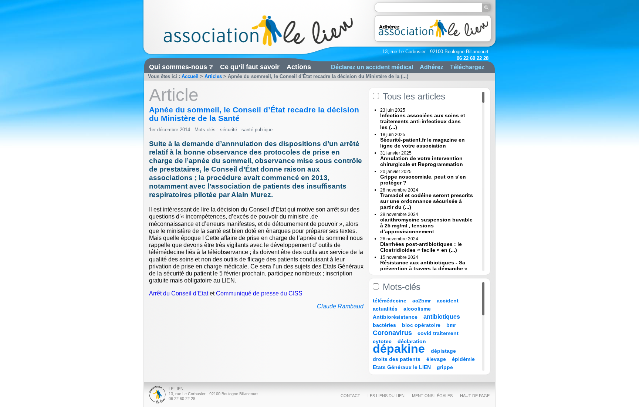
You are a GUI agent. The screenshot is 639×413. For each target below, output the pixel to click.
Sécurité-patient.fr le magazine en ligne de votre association (422, 143)
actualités (385, 309)
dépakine (399, 348)
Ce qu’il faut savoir (250, 67)
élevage (436, 359)
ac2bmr (421, 301)
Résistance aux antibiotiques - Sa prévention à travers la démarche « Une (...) (423, 268)
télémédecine (389, 301)
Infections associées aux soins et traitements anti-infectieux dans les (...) (422, 121)
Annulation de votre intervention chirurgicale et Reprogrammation (421, 161)
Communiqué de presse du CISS (259, 293)
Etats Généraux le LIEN (402, 367)
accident (448, 301)
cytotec (382, 341)
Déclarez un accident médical (372, 67)
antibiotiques (441, 317)
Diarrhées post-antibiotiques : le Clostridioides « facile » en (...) (421, 247)
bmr (451, 325)
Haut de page (475, 395)
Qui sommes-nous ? (181, 67)
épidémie (463, 359)
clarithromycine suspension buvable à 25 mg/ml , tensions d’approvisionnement (426, 225)
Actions (299, 67)
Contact (350, 395)
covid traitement (438, 333)
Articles (213, 76)
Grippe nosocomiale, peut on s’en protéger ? (423, 180)
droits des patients (396, 359)
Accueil (190, 76)
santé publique (257, 129)
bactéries (384, 325)
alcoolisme (417, 309)
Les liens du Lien (386, 395)
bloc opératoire (421, 325)
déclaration (412, 341)
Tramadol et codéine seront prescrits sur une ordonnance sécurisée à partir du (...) (426, 201)
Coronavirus (393, 332)
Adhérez (431, 67)
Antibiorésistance (395, 317)
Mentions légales (432, 395)
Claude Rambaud (340, 306)
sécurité (228, 129)
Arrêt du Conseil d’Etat (178, 293)
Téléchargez (467, 67)
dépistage (443, 351)
